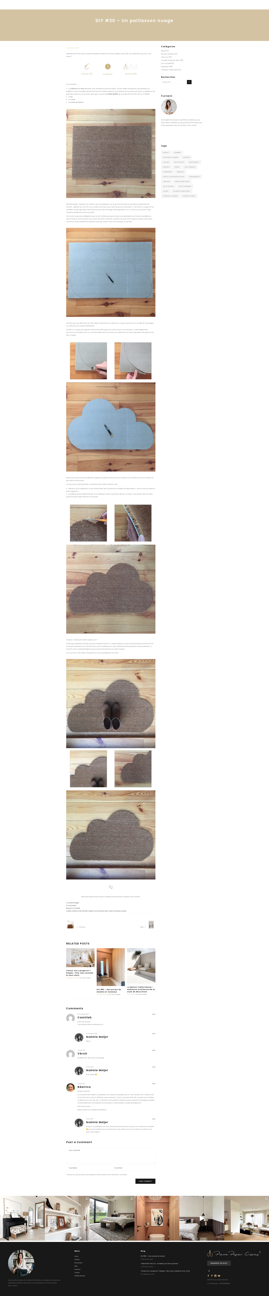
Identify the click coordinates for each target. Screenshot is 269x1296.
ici (90, 897)
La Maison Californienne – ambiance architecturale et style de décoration (141, 989)
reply (153, 1014)
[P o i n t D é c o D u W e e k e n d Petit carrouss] (246, 1218)
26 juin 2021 (130, 994)
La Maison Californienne (170, 70)
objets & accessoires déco (98, 911)
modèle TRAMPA (112, 94)
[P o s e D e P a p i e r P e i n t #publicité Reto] (201, 1218)
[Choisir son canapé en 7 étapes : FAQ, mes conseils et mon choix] (80, 957)
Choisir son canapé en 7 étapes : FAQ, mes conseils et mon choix (79, 972)
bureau (166, 152)
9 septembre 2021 (102, 994)
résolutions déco (182, 181)
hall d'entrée (83, 911)
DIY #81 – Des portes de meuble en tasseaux (109, 990)
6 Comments (71, 905)
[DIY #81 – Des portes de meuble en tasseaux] (111, 967)
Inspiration (165, 67)
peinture (166, 181)
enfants (75, 911)
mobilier (180, 172)
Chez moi (164, 57)
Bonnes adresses (167, 54)
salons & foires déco (181, 191)
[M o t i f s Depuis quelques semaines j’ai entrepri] (22, 1218)
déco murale (194, 162)
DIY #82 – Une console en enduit (153, 1256)
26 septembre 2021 (72, 978)
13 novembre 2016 (72, 48)
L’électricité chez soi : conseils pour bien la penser (159, 1264)
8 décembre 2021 (147, 1259)
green (177, 167)
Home (76, 1256)
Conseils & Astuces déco (170, 60)
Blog (68, 908)
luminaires (167, 172)
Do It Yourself (75, 908)
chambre (177, 152)
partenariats (194, 177)
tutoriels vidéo (189, 196)
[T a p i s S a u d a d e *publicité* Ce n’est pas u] (112, 1218)
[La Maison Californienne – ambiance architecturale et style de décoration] (141, 966)
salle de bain (168, 186)
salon (111, 911)
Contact (77, 1272)
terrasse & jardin (120, 911)
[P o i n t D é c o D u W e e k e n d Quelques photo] (156, 1218)
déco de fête (179, 162)
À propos (77, 1269)
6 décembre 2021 (147, 1267)
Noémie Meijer (73, 903)
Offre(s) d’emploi (80, 1276)
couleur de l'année (170, 157)
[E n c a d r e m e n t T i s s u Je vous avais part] (67, 1218)
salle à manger (185, 186)
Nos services (78, 1263)
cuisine (68, 911)
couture (186, 157)
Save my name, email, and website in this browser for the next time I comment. (97, 1175)
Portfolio (77, 1259)
